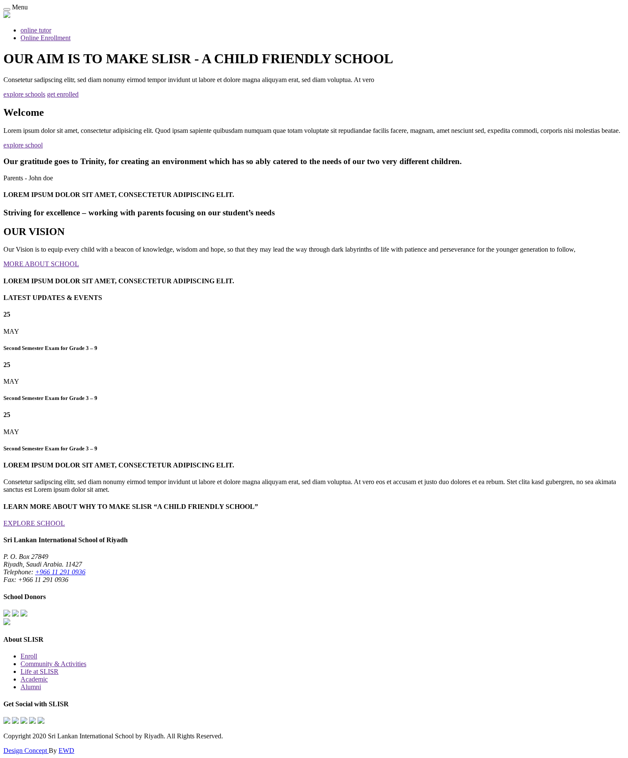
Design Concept (26, 750)
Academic (34, 679)
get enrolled (63, 94)
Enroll (29, 656)
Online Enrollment (45, 37)
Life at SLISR (40, 671)
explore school (23, 145)
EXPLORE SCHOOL (34, 523)
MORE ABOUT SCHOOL (41, 263)
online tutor (36, 30)
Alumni (31, 686)
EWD (66, 750)
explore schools (24, 94)
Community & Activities (53, 663)
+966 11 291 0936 (60, 572)
